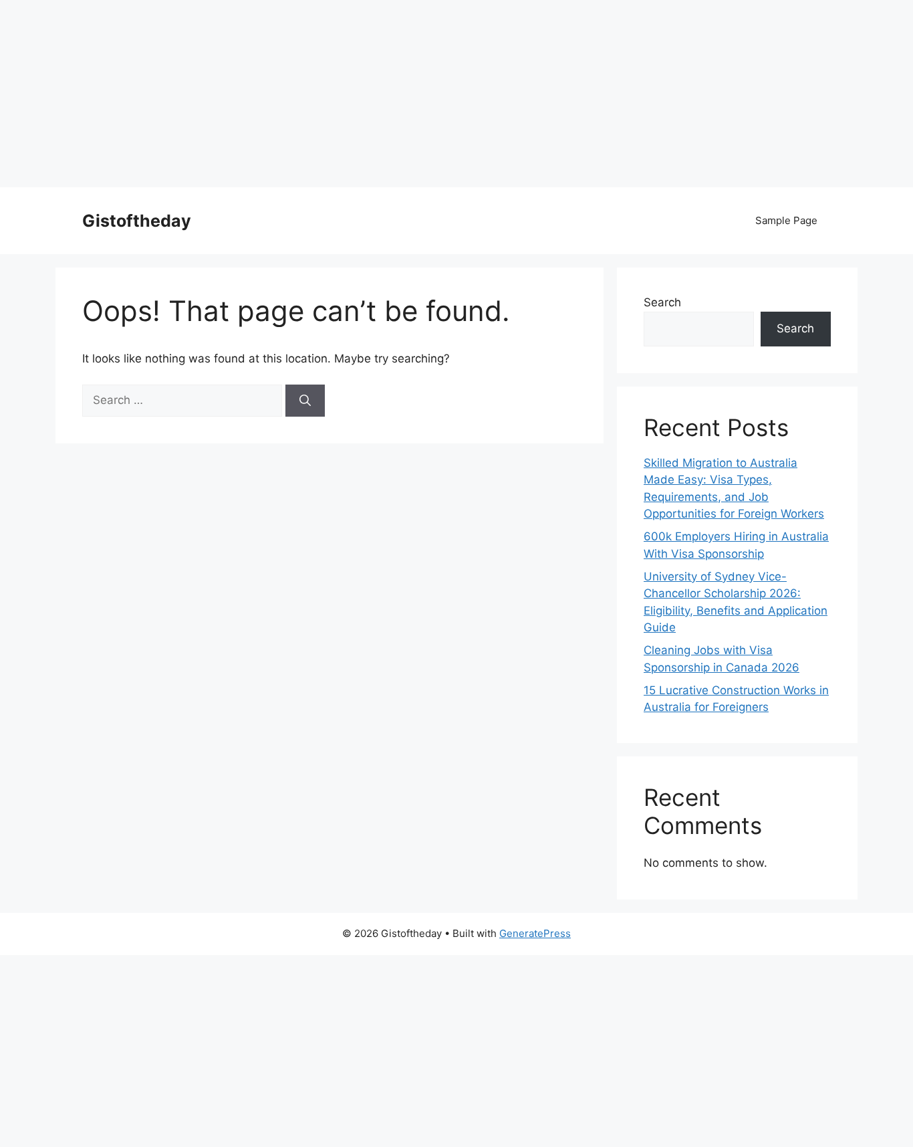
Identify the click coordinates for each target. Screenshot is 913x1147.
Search (662, 302)
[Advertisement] (401, 93)
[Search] (305, 401)
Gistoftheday (136, 221)
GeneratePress (535, 933)
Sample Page (786, 220)
